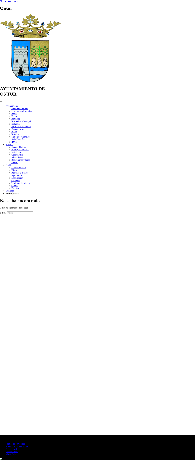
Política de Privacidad (15, 444)
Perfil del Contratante (21, 126)
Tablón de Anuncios (20, 137)
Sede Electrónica (19, 139)
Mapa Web (11, 454)
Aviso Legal (11, 449)
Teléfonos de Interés (20, 183)
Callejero (15, 180)
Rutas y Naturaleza (20, 149)
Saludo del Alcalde (19, 108)
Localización (17, 178)
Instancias (15, 124)
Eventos (15, 188)
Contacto (10, 191)
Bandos (14, 116)
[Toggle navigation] (1, 101)
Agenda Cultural (18, 147)
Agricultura (16, 175)
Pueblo (9, 165)
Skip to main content (9, 1)
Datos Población (18, 167)
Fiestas (14, 162)
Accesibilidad (12, 451)
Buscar (9, 193)
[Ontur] (30, 82)
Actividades (16, 152)
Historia (15, 170)
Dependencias (17, 129)
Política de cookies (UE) (17, 446)
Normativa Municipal (21, 121)
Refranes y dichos (19, 173)
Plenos (14, 113)
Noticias (15, 134)
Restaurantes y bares (20, 160)
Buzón (14, 131)
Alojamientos (17, 157)
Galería (14, 185)
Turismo (9, 144)
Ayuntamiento (12, 106)
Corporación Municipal (21, 111)
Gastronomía (17, 155)
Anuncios (15, 119)
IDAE (14, 142)
